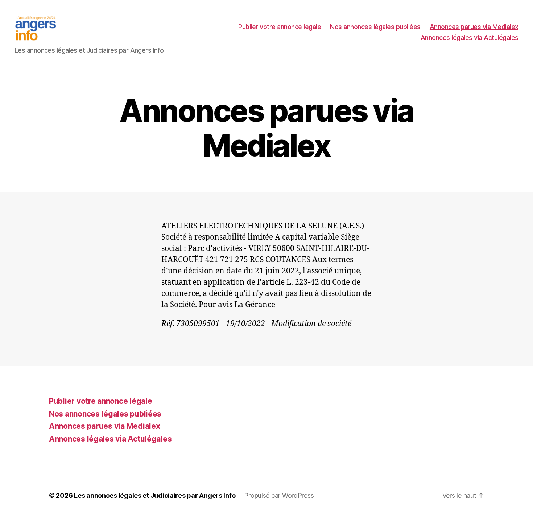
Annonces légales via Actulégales (469, 37)
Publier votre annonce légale (279, 27)
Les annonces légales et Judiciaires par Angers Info (154, 495)
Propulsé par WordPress (279, 495)
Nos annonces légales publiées (375, 27)
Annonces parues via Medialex (474, 27)
